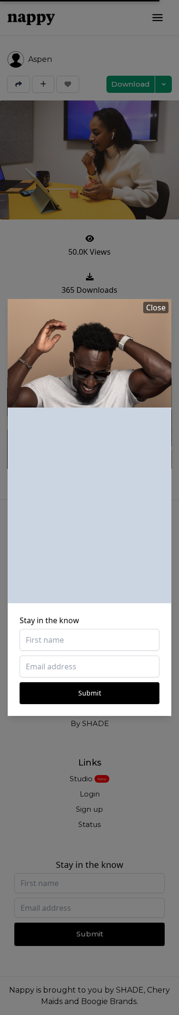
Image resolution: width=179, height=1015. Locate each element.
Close (156, 307)
